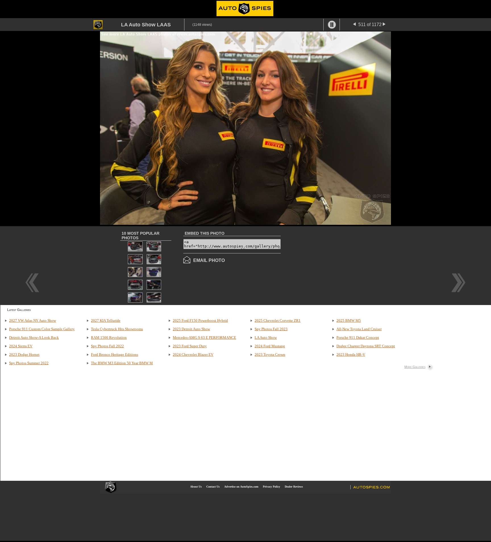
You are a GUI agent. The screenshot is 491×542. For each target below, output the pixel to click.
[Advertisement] (328, 265)
